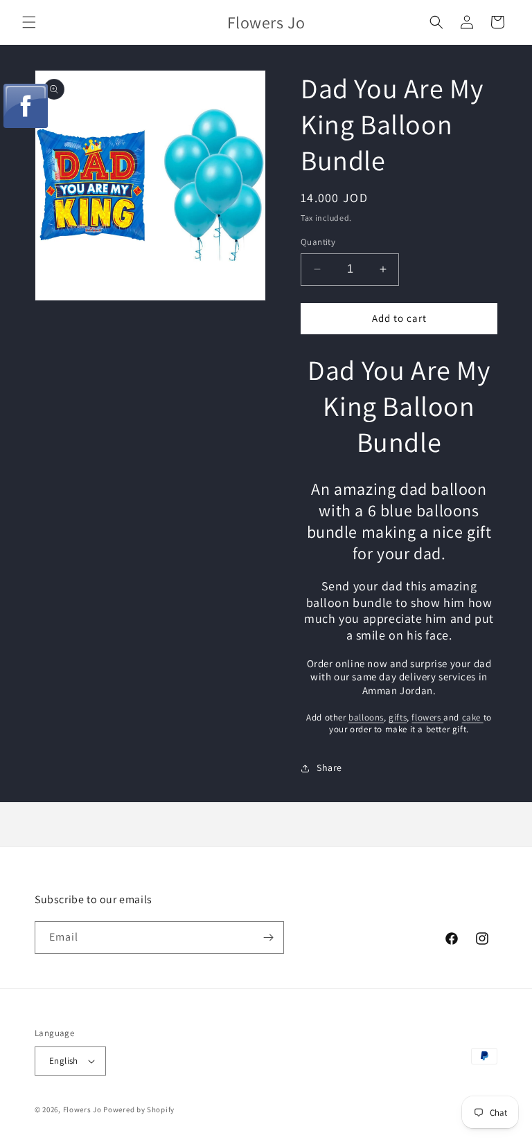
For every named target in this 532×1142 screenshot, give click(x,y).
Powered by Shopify (139, 1109)
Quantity (318, 242)
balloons (366, 717)
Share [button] (329, 767)
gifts (398, 717)
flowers (426, 717)
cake (471, 717)
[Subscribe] (268, 937)
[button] (29, 22)
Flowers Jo (82, 1109)
